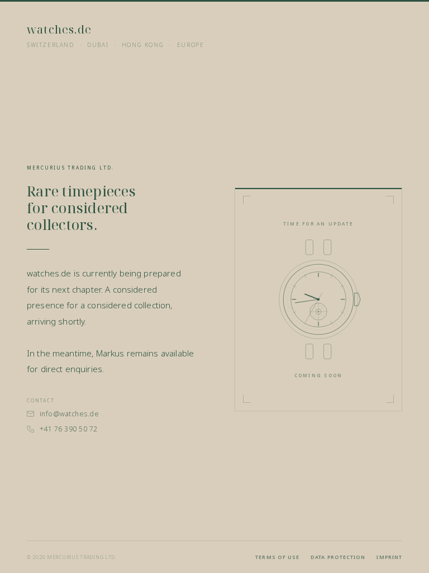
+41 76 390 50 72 (69, 429)
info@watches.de (69, 414)
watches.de (59, 29)
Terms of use (277, 557)
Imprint (389, 557)
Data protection (338, 557)
